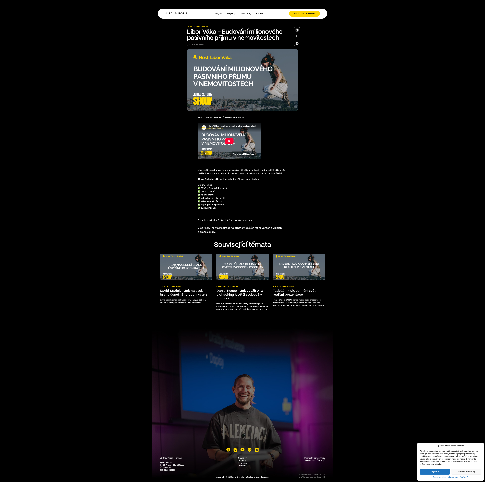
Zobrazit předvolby (466, 472)
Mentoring (246, 14)
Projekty (231, 14)
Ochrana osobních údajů (457, 477)
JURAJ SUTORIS (176, 13)
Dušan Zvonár (319, 475)
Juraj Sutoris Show (197, 27)
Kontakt (260, 14)
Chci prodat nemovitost (305, 14)
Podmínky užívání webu (314, 458)
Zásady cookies (438, 477)
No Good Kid (319, 477)
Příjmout (435, 472)
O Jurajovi (217, 14)
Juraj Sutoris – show (243, 220)
